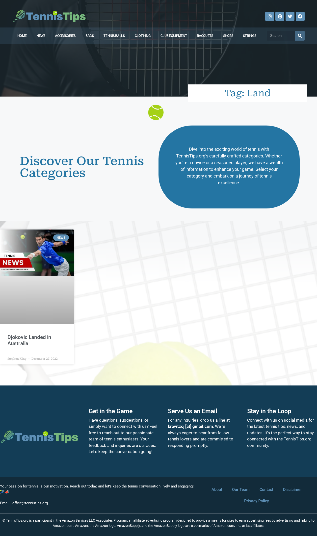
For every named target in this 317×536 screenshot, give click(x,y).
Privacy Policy (256, 501)
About (216, 489)
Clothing (143, 36)
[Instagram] (269, 16)
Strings (249, 36)
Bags (89, 36)
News (40, 36)
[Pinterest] (279, 16)
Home (21, 36)
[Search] (300, 36)
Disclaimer (292, 489)
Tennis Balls (114, 36)
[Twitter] (290, 16)
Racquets (205, 36)
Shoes (228, 36)
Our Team (241, 489)
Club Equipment (173, 36)
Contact (266, 489)
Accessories (65, 36)
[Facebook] (300, 16)
